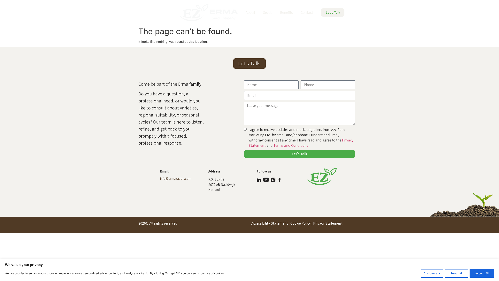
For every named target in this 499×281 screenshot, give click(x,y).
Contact (307, 12)
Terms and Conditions (290, 145)
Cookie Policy (300, 223)
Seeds (267, 12)
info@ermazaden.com (175, 178)
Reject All (456, 273)
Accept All (481, 273)
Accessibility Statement (269, 223)
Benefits (286, 12)
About (250, 12)
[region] (249, 270)
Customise (430, 273)
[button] (249, 63)
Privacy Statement (327, 223)
